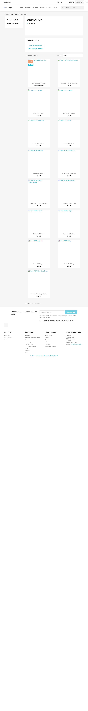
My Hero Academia (13, 23)
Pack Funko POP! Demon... (39, 83)
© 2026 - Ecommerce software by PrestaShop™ (44, 355)
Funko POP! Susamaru (39, 143)
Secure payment (29, 342)
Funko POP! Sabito (69, 143)
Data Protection (29, 344)
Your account (51, 332)
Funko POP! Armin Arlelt (69, 203)
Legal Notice (28, 335)
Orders (47, 337)
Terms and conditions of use (32, 337)
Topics (48, 7)
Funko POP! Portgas (69, 233)
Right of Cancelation (30, 346)
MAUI (55, 7)
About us (27, 339)
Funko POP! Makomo (39, 173)
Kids (21, 7)
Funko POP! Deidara (39, 233)
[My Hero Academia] (35, 45)
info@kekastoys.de (76, 344)
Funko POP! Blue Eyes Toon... (39, 294)
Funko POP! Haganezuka (69, 173)
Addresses (48, 342)
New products (8, 337)
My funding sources (50, 346)
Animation (12, 20)
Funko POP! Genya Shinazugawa (39, 203)
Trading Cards (38, 7)
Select (72, 55)
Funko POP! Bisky (69, 264)
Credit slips (48, 339)
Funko (27, 7)
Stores (26, 352)
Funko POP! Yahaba (39, 113)
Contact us (7, 2)
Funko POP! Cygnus (39, 264)
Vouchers (47, 344)
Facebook (6, 325)
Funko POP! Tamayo (69, 113)
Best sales (7, 339)
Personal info (48, 335)
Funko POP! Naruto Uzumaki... (69, 83)
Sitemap (27, 350)
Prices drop (7, 335)
